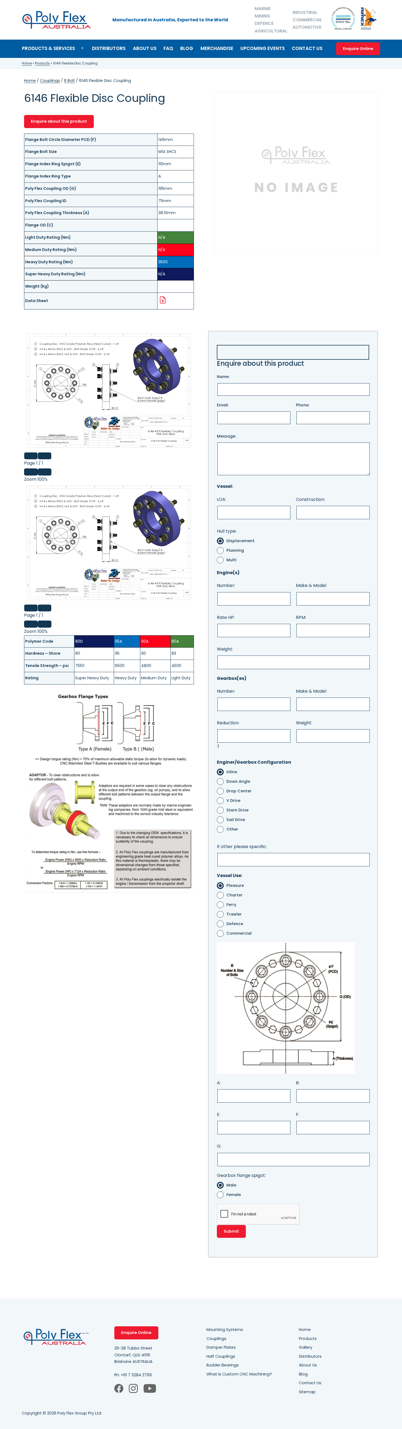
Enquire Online (358, 48)
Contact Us (307, 48)
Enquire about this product (59, 121)
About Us (144, 48)
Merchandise (216, 48)
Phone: (302, 405)
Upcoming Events (262, 48)
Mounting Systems (224, 1329)
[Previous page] (31, 455)
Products (42, 63)
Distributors (109, 48)
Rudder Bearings (222, 1365)
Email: (223, 405)
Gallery (305, 1347)
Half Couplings (220, 1356)
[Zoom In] (44, 472)
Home (27, 63)
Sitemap (307, 1392)
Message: (226, 436)
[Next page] (44, 455)
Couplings (50, 80)
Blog (186, 48)
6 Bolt (69, 80)
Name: (223, 376)
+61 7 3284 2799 (136, 1375)
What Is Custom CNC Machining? (239, 1374)
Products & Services (48, 48)
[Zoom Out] (31, 472)
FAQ (168, 48)
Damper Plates (221, 1347)
